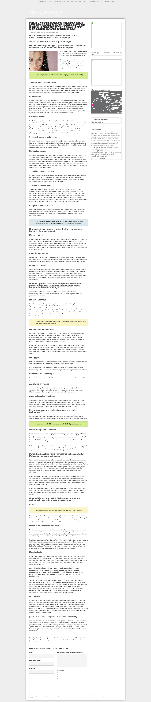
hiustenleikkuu (95, 140)
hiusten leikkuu (102, 140)
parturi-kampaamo (106, 156)
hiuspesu (118, 135)
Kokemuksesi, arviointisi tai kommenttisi (70, 652)
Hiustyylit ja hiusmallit (59, 1)
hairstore (101, 133)
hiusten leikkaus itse (113, 138)
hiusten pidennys (114, 142)
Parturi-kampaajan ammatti (76, 466)
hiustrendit (111, 143)
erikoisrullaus (107, 132)
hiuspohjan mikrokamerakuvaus (99, 137)
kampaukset (111, 152)
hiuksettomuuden (51, 349)
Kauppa (50, 1)
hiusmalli (108, 135)
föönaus (113, 132)
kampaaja (97, 147)
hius (99, 135)
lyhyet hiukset (111, 154)
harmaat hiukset (108, 133)
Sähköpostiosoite (34, 660)
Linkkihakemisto (97, 122)
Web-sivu (32, 668)
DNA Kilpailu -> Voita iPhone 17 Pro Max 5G (106, 53)
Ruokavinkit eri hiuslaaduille (74, 1)
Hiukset (84, 1)
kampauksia (118, 152)
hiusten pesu (110, 140)
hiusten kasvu (103, 138)
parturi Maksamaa (37, 617)
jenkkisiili (116, 143)
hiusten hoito (116, 137)
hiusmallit (113, 135)
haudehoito (115, 133)
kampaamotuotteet (103, 152)
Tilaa (123, 1)
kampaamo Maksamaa (56, 617)
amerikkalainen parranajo (97, 132)
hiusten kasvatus (95, 138)
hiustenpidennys (105, 142)
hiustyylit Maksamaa (35, 621)
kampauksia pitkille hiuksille (98, 154)
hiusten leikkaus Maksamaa (51, 621)
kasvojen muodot (41, 86)
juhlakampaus (109, 145)
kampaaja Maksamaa (50, 622)
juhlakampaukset (101, 145)
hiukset (94, 135)
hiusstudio (110, 137)
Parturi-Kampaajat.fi (35, 696)
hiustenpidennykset (96, 142)
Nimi (30, 652)
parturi (95, 156)
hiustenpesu (117, 140)
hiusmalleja (103, 135)
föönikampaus (94, 133)
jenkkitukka (94, 145)
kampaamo (98, 150)
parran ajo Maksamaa (67, 621)
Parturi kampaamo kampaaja (96, 1)
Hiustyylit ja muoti (109, 1)
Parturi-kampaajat (42, 1)
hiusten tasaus (95, 143)
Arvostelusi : (60, 671)
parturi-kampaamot (53, 32)
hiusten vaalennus (103, 143)
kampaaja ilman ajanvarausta (110, 147)
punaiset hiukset (98, 159)
